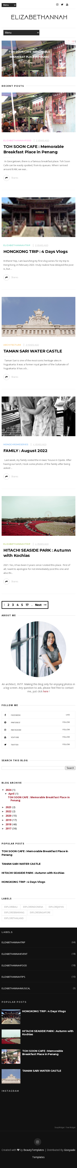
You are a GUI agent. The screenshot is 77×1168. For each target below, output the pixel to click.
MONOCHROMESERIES (15, 444)
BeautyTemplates (33, 1150)
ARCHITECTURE (12, 345)
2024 (9, 790)
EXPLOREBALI (11, 906)
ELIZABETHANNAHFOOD (17, 140)
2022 (9, 811)
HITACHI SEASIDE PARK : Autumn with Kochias (33, 873)
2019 (9, 820)
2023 (9, 807)
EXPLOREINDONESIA (33, 906)
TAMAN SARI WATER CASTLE (32, 351)
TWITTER (40, 744)
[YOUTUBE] (67, 4)
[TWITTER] (62, 4)
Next (38, 604)
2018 (9, 824)
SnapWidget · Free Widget (65, 1127)
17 (27, 605)
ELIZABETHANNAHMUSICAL (16, 988)
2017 (9, 828)
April (11, 793)
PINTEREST (40, 722)
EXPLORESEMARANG (14, 912)
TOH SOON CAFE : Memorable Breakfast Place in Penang (29, 54)
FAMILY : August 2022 (25, 450)
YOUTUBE (40, 737)
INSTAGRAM (40, 730)
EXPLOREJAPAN (56, 906)
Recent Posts (13, 86)
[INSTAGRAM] (57, 4)
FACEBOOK (40, 715)
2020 (9, 815)
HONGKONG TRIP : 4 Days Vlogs (35, 251)
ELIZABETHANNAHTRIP (16, 245)
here (45, 691)
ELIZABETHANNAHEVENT (14, 954)
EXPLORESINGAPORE (40, 912)
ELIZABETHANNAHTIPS (13, 976)
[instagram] (37, 1142)
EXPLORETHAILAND (14, 918)
